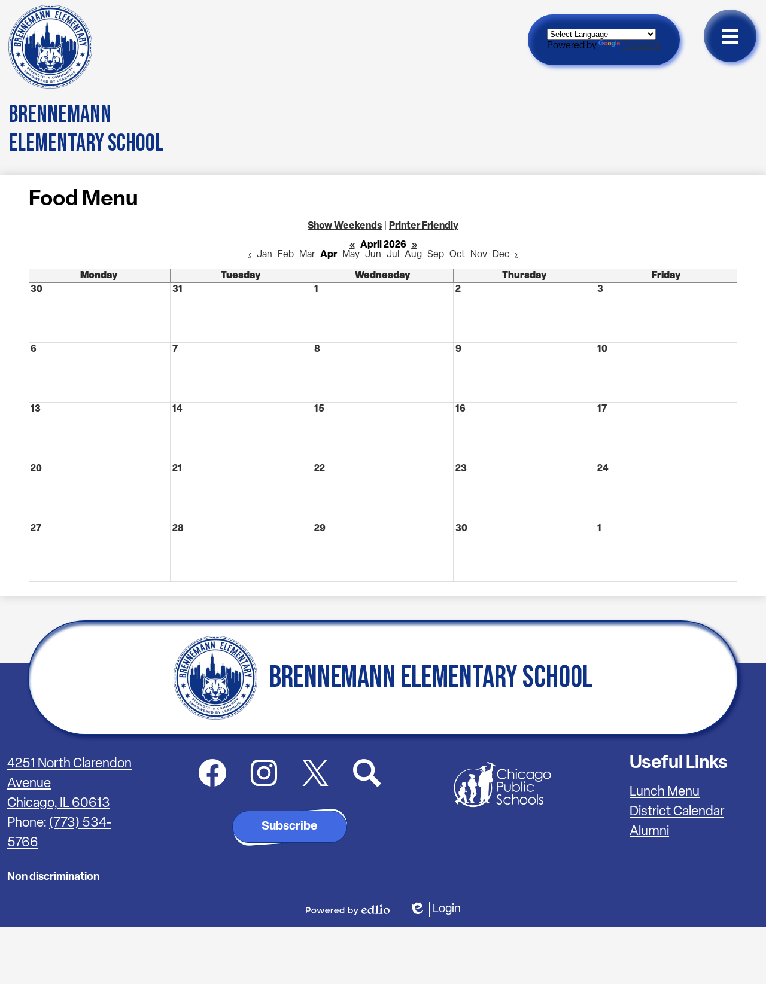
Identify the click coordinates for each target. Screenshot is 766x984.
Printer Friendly (423, 226)
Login (435, 910)
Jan (264, 255)
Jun (373, 255)
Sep (435, 255)
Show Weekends (345, 226)
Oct (457, 255)
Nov (478, 255)
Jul (393, 255)
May (351, 255)
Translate (641, 46)
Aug (413, 255)
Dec (501, 255)
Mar (307, 255)
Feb (286, 255)
